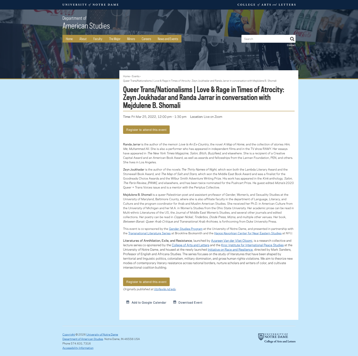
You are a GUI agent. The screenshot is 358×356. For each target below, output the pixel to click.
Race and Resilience (239, 249)
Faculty (97, 39)
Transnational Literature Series (149, 233)
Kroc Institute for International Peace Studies (252, 245)
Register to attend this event (146, 129)
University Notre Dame (90, 4)
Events (135, 76)
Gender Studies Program (185, 229)
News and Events (168, 39)
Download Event (190, 302)
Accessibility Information (77, 348)
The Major (114, 39)
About (83, 39)
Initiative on (216, 249)
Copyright (68, 334)
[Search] (292, 38)
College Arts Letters (266, 4)
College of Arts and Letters (190, 245)
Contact (291, 45)
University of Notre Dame (102, 334)
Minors (131, 39)
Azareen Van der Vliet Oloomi (231, 240)
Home (69, 39)
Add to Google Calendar (148, 302)
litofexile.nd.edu (165, 289)
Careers (146, 39)
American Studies (86, 22)
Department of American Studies (82, 339)
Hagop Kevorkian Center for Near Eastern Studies (248, 233)
